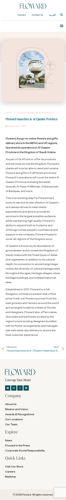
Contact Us (37, 14)
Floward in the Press (17, 445)
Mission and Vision (16, 409)
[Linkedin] (26, 388)
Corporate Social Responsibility (25, 450)
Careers (21, 14)
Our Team (11, 424)
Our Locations (14, 419)
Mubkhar (10, 476)
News (8, 440)
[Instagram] (13, 388)
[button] (61, 15)
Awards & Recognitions (19, 414)
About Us (10, 404)
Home (8, 112)
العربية (52, 14)
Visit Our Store (14, 466)
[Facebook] (7, 388)
